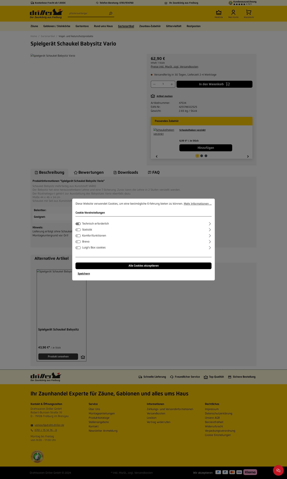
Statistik (87, 230)
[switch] (78, 230)
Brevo (86, 241)
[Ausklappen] (209, 223)
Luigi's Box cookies (94, 247)
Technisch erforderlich (95, 224)
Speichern (84, 274)
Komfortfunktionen (94, 236)
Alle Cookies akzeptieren (144, 266)
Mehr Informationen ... (198, 203)
